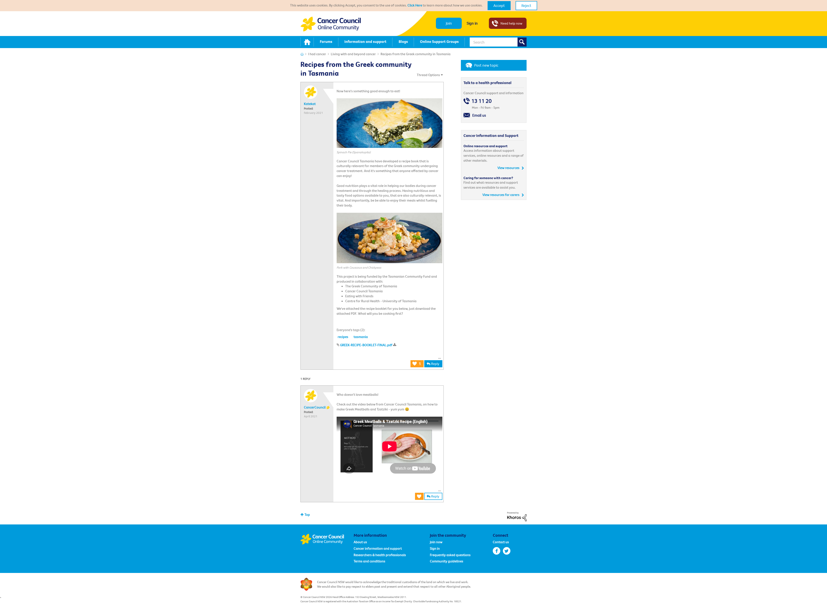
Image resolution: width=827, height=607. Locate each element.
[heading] (351, 330)
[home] (307, 42)
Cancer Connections (302, 54)
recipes (343, 337)
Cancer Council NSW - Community (330, 24)
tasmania (361, 337)
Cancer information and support (378, 548)
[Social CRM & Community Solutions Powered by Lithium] (517, 516)
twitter (506, 551)
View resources (508, 168)
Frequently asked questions (450, 555)
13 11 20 (481, 101)
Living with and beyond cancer (353, 54)
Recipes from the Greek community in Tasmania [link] (416, 54)
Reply (435, 363)
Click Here (414, 5)
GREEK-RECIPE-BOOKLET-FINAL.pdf (366, 345)
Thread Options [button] (428, 75)
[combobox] (498, 42)
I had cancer (317, 54)
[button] (499, 5)
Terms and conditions (369, 561)
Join (449, 23)
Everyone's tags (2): (351, 330)
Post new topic (486, 65)
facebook (496, 551)
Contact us (501, 542)
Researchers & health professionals (380, 555)
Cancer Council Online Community (327, 539)
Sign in (472, 23)
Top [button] (307, 514)
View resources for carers (500, 194)
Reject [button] (526, 5)
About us (360, 542)
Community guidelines (446, 561)
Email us (479, 115)
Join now (436, 542)
